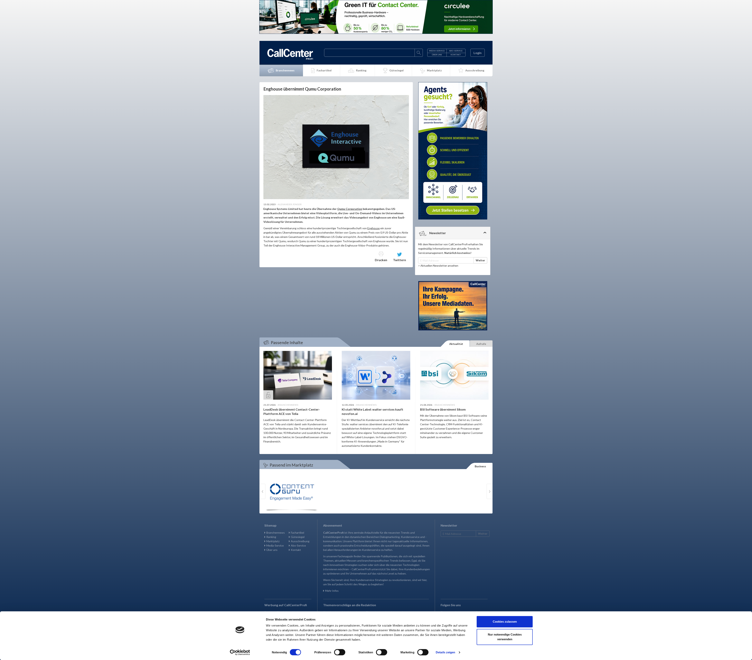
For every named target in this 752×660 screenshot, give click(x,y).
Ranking (361, 70)
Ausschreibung (474, 70)
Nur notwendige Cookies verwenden (505, 637)
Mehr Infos (332, 590)
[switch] (339, 652)
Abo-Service (456, 50)
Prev (262, 491)
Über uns (437, 54)
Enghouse (373, 228)
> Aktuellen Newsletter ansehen (438, 265)
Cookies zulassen (505, 621)
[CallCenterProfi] (290, 54)
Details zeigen (445, 652)
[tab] (452, 233)
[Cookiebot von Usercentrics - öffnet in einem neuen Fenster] (240, 652)
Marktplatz (434, 70)
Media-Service (437, 50)
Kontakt (456, 54)
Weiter (480, 260)
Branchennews (285, 70)
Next (490, 491)
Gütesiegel (396, 70)
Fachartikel (324, 70)
